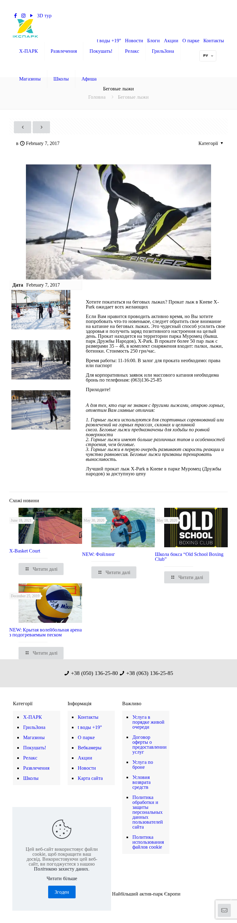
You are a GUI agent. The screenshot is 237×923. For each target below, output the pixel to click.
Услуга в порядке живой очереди (148, 722)
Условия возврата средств (141, 782)
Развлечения (36, 768)
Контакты (88, 717)
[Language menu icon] (207, 55)
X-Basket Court (24, 550)
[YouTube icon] (115, 902)
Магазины (34, 737)
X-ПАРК (32, 717)
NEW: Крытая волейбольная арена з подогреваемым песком (45, 632)
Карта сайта (90, 778)
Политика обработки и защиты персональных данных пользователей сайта (147, 812)
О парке (86, 737)
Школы (31, 778)
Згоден (62, 892)
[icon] (128, 902)
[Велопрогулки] (231, 898)
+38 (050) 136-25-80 (80, 15)
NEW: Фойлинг (98, 554)
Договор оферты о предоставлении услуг (149, 745)
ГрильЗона (34, 727)
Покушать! (34, 747)
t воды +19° (90, 727)
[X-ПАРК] (25, 28)
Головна (97, 97)
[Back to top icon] (207, 910)
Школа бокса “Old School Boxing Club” (189, 557)
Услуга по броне (142, 765)
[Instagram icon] (121, 902)
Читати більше (62, 878)
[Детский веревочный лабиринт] (5, 898)
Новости (87, 768)
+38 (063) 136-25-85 (130, 15)
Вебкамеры (90, 747)
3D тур (44, 15)
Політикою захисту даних (61, 868)
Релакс (30, 757)
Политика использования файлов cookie (148, 842)
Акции (85, 757)
